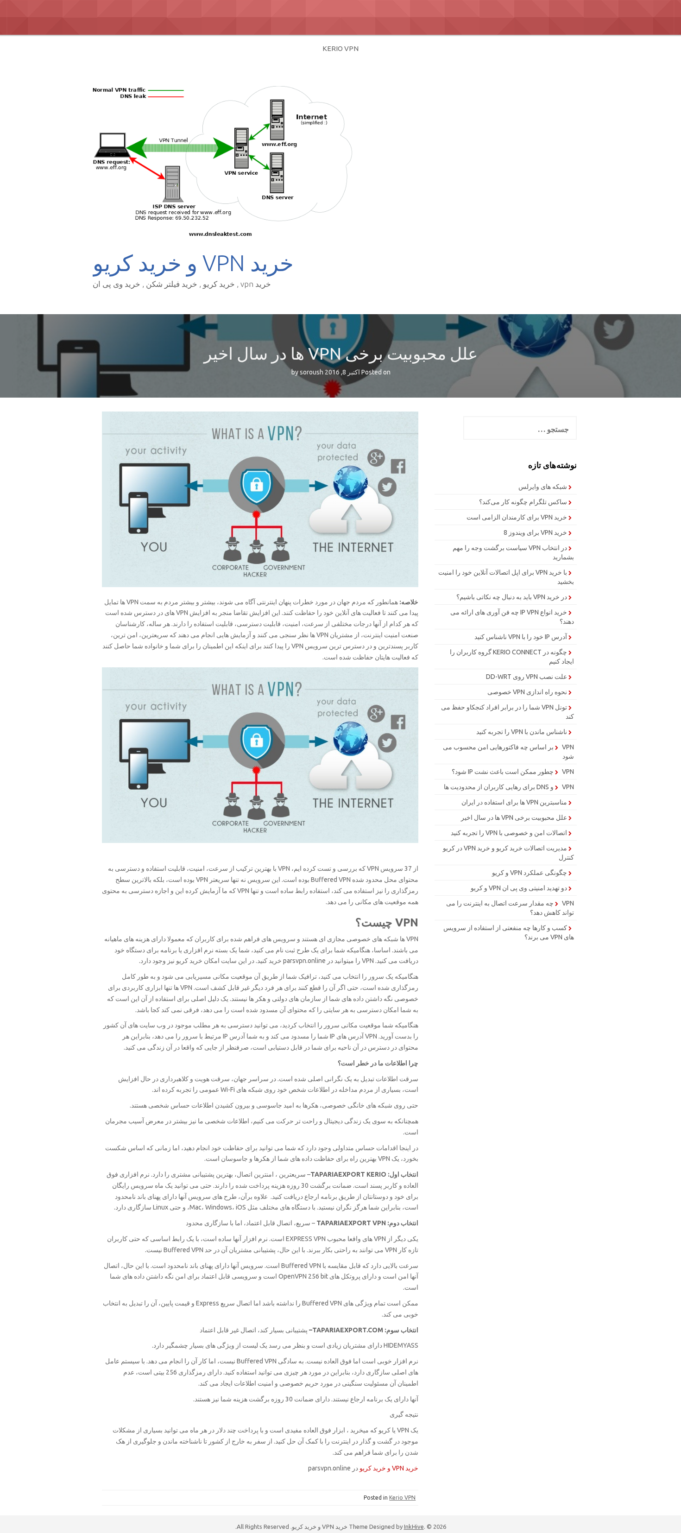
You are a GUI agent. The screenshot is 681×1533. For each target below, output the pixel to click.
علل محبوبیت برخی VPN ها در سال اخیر (514, 817)
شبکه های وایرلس (542, 486)
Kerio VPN (340, 48)
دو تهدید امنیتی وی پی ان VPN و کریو (519, 888)
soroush (311, 372)
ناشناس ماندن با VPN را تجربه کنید (521, 731)
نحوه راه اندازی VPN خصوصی (527, 692)
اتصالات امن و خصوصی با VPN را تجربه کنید (509, 832)
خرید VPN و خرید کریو (193, 262)
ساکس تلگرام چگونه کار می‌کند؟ (523, 502)
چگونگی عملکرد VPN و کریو (529, 872)
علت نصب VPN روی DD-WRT (526, 676)
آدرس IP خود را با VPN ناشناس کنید (520, 636)
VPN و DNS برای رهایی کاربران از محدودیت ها (509, 787)
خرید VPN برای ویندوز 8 (535, 532)
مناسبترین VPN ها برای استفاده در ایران (514, 802)
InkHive (414, 1526)
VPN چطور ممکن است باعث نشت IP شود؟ (513, 771)
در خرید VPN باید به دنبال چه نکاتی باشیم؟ (511, 597)
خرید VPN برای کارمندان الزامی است (517, 517)
